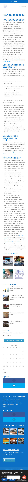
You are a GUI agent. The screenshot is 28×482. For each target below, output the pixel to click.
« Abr (4, 372)
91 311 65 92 (14, 1)
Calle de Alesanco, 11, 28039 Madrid (13, 333)
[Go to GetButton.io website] (24, 480)
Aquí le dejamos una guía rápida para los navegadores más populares (12, 153)
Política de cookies (9, 469)
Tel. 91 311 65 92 (7, 335)
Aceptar (4, 479)
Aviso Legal (19, 469)
